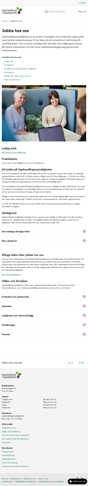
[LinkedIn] (82, 478)
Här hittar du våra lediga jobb (14, 152)
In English (82, 3)
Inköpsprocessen (9, 428)
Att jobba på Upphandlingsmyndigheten (20, 68)
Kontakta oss (15, 479)
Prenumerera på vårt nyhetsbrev (15, 466)
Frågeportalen (8, 451)
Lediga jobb (8, 61)
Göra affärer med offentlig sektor (15, 439)
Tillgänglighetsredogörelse (26, 481)
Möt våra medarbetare (11, 274)
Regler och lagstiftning (11, 431)
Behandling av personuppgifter (51, 481)
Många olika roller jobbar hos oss (17, 76)
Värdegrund (9, 72)
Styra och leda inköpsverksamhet (15, 435)
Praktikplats (9, 65)
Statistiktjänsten (9, 459)
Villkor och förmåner (12, 79)
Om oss (5, 21)
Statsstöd (6, 442)
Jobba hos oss (30, 479)
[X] (77, 478)
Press (40, 479)
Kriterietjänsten (8, 455)
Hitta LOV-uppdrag (9, 462)
